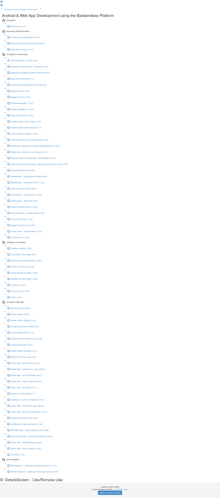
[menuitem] (1, 6)
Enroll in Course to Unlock (110, 492)
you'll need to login (120, 489)
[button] (1, 2)
